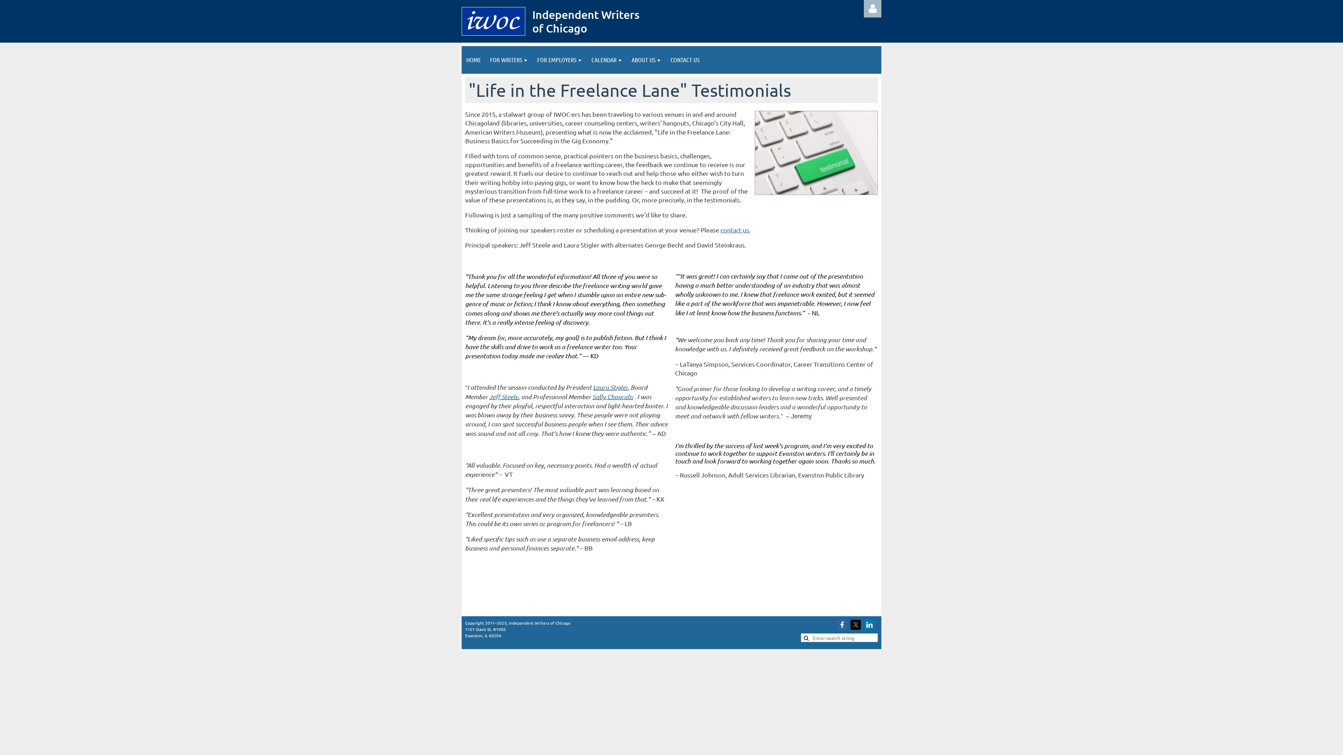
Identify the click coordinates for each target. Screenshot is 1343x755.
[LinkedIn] (869, 625)
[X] (856, 625)
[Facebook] (842, 625)
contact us (734, 229)
